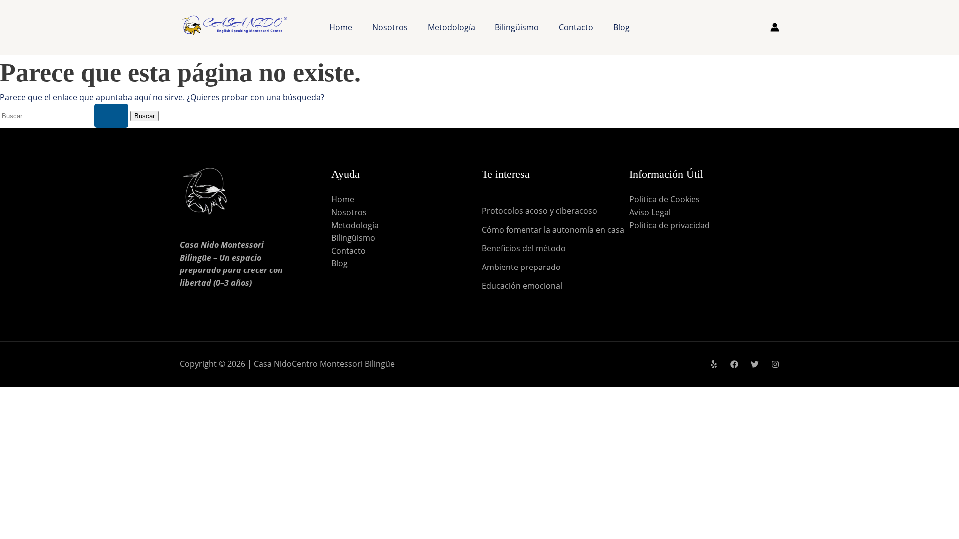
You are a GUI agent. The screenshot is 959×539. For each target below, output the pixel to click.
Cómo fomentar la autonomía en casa (553, 229)
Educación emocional (522, 285)
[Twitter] (755, 364)
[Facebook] (734, 364)
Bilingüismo (517, 27)
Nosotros (390, 27)
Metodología (451, 27)
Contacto (576, 27)
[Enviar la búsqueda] (111, 116)
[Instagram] (775, 364)
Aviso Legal (650, 212)
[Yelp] (714, 364)
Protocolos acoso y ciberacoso (539, 210)
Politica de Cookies (664, 199)
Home (340, 27)
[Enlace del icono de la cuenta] (774, 27)
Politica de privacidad (669, 225)
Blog (621, 27)
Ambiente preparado (521, 267)
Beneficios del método (524, 248)
